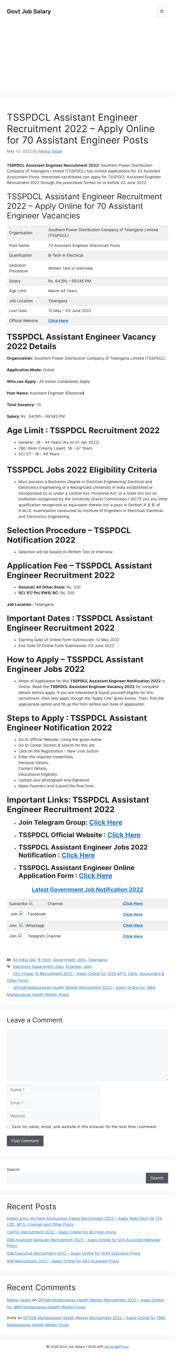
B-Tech (44, 959)
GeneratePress (116, 1346)
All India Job (24, 959)
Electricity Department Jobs (38, 966)
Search (13, 1169)
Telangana (97, 959)
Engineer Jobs (79, 966)
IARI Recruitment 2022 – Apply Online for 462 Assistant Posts (63, 1261)
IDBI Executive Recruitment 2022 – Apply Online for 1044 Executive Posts (73, 1253)
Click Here (105, 822)
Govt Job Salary (29, 11)
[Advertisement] (87, 56)
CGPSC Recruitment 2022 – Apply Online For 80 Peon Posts (61, 1232)
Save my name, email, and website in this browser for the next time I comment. (84, 1126)
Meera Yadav (19, 1300)
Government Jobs (69, 959)
